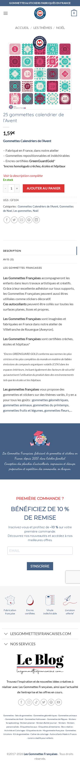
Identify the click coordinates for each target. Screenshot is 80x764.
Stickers (62, 723)
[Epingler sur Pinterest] (29, 219)
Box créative (67, 726)
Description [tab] (12, 250)
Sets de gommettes (23, 715)
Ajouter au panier (44, 188)
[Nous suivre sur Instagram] (28, 702)
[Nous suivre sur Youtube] (58, 702)
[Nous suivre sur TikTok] (36, 702)
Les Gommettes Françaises (40, 754)
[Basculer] (6, 634)
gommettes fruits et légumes (23, 410)
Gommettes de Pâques (57, 719)
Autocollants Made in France (63, 734)
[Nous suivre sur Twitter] (43, 702)
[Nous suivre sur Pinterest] (51, 702)
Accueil (22, 28)
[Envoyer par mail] (21, 219)
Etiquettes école (33, 730)
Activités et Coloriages (14, 730)
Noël (60, 28)
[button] (5, 13)
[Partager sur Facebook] (6, 219)
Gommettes (8, 715)
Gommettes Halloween (35, 719)
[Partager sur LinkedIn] (36, 219)
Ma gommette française (53, 730)
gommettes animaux (17, 405)
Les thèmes (42, 28)
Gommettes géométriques (45, 715)
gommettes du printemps (51, 405)
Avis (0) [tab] (8, 259)
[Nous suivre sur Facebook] (21, 702)
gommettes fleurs (56, 410)
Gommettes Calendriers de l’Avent (27, 141)
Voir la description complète (22, 176)
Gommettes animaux (67, 715)
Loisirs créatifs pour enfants (40, 738)
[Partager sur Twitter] (14, 219)
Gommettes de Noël (14, 719)
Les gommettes (22, 210)
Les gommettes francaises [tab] (22, 267)
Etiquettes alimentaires (49, 726)
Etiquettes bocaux (28, 726)
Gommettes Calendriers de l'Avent (38, 206)
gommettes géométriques (50, 400)
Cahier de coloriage (39, 734)
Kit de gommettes (21, 734)
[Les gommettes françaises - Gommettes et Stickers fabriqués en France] (40, 13)
